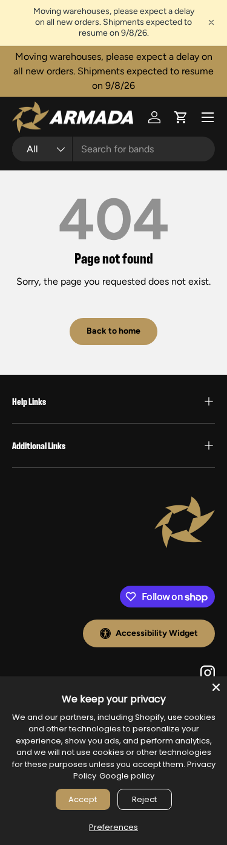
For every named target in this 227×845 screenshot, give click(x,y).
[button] (181, 117)
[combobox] (113, 149)
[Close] (216, 687)
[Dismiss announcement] (211, 22)
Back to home (113, 331)
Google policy (126, 776)
